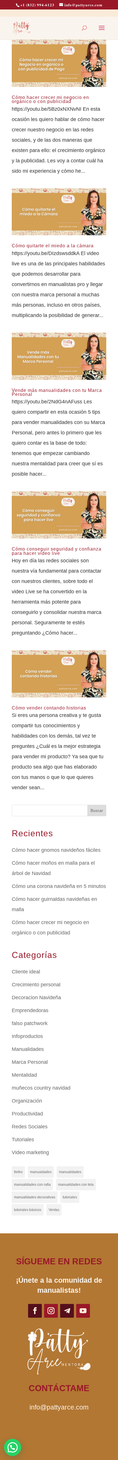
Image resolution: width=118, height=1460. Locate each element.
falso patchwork (30, 1023)
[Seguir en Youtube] (83, 1311)
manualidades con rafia (32, 1185)
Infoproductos (27, 1036)
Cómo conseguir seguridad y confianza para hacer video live (56, 551)
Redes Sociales (30, 1126)
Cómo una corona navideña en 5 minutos (59, 886)
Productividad (27, 1114)
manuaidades (41, 1172)
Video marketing (30, 1152)
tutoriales (70, 1197)
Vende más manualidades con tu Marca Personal (57, 392)
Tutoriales (23, 1139)
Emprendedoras (30, 1010)
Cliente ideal (26, 972)
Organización (27, 1101)
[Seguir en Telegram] (67, 1311)
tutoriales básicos (27, 1210)
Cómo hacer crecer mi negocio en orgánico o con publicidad (50, 99)
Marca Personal (30, 1062)
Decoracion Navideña (36, 997)
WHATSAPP (59, 1429)
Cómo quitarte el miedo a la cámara (53, 245)
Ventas (54, 1210)
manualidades (70, 1172)
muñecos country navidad (41, 1088)
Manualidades (28, 1049)
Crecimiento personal (36, 984)
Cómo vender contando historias (49, 707)
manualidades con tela (76, 1185)
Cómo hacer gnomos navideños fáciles (56, 850)
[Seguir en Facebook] (35, 1311)
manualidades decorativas (34, 1197)
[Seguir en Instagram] (51, 1311)
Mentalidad (24, 1075)
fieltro (18, 1172)
